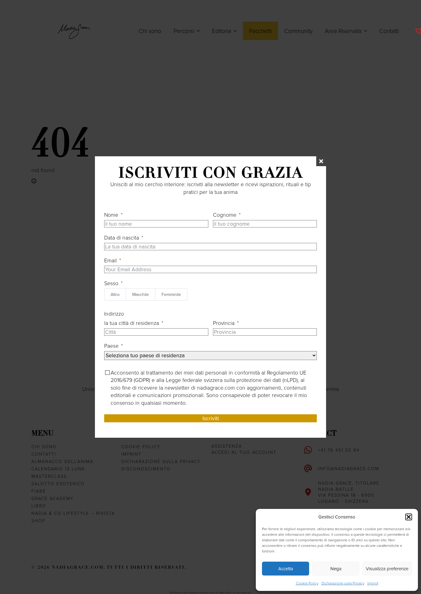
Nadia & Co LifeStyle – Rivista (73, 513)
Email (110, 260)
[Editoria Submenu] (237, 31)
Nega (335, 568)
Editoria (221, 31)
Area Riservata (343, 31)
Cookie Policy (307, 583)
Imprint (372, 583)
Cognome (224, 214)
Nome (111, 214)
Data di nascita (121, 237)
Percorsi (184, 31)
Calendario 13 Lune (58, 469)
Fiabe (38, 491)
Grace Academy (52, 498)
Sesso (111, 283)
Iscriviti (210, 418)
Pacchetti (260, 31)
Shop (38, 520)
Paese (111, 345)
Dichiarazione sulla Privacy (342, 583)
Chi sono (150, 31)
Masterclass (49, 476)
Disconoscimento (146, 469)
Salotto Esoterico (58, 483)
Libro (38, 506)
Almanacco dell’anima (62, 461)
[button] (409, 517)
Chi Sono (44, 446)
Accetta (285, 568)
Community (298, 31)
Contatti (389, 31)
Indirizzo (114, 313)
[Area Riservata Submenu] (367, 31)
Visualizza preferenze (387, 568)
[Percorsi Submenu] (200, 31)
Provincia (224, 322)
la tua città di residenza (131, 322)
